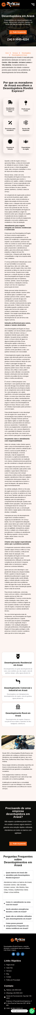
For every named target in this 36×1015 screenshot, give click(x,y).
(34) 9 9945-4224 (18, 39)
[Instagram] (22, 954)
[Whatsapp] (18, 954)
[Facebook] (13, 954)
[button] (32, 1011)
